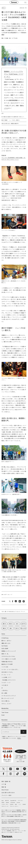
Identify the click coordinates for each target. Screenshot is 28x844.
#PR (2, 594)
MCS (16, 804)
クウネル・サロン (5, 804)
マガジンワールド (5, 806)
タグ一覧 (4, 784)
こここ (20, 804)
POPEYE (11, 804)
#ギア (5, 594)
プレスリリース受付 (6, 795)
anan (3, 800)
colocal (18, 802)
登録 (23, 731)
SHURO (24, 804)
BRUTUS (7, 800)
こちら (6, 108)
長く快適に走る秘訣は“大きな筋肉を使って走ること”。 (13, 116)
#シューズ (10, 594)
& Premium (13, 802)
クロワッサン (20, 800)
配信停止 (19, 738)
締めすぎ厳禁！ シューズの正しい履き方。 (11, 120)
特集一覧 (4, 787)
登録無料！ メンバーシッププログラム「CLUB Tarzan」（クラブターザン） (13, 74)
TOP (3, 611)
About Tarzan (5, 789)
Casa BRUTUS (13, 800)
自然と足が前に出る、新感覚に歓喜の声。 (10, 123)
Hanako (7, 802)
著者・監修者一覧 (6, 781)
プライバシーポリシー (14, 806)
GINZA (3, 802)
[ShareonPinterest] (23, 601)
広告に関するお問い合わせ (8, 792)
